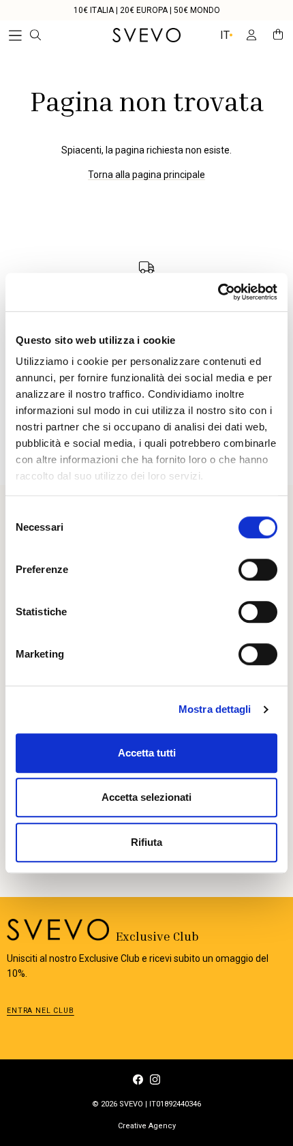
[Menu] (15, 35)
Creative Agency (147, 1125)
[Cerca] (45, 35)
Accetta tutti (147, 753)
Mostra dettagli (215, 709)
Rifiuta (146, 842)
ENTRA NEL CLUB (40, 1010)
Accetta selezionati (146, 797)
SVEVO (131, 1104)
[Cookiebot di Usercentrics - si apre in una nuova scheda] (217, 292)
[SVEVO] (146, 35)
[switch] (257, 570)
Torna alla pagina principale (146, 174)
